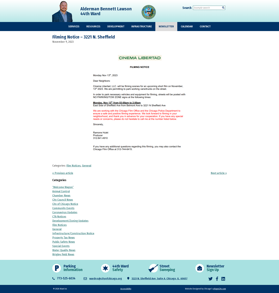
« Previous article (62, 173)
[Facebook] (217, 279)
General (86, 165)
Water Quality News (63, 250)
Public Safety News (63, 241)
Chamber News (61, 195)
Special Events (61, 246)
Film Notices (73, 165)
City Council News (62, 199)
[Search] (223, 7)
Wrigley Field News (63, 254)
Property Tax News (63, 237)
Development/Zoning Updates (70, 220)
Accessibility (125, 289)
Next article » (219, 173)
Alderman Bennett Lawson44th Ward (106, 11)
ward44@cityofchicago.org (105, 278)
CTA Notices (59, 216)
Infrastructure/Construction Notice (73, 233)
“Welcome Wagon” (63, 187)
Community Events (63, 208)
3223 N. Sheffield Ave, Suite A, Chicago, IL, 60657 (159, 278)
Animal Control (61, 191)
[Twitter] (210, 279)
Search (186, 8)
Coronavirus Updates (64, 212)
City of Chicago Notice (65, 204)
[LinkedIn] (223, 279)
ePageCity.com (219, 289)
